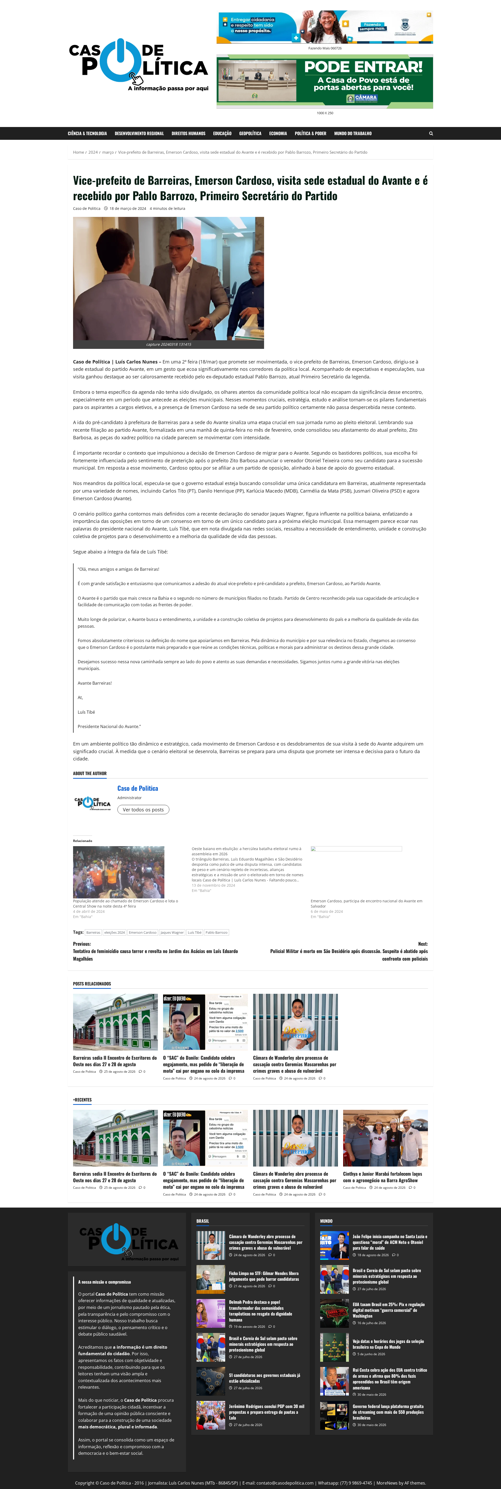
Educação (222, 133)
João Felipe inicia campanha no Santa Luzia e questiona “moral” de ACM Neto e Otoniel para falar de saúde (334, 1245)
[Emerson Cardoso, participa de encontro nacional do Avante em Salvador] (367, 872)
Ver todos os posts (143, 809)
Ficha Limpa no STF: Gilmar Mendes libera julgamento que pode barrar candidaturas (210, 1279)
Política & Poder (310, 133)
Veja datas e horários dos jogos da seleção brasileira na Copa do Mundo (334, 1347)
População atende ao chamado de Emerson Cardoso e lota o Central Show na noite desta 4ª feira (125, 903)
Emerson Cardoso (143, 932)
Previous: (155, 951)
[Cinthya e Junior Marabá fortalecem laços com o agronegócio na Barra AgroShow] (385, 1138)
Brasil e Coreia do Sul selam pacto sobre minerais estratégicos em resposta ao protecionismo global (210, 1347)
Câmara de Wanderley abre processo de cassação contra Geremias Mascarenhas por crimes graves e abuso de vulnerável (294, 1064)
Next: (349, 951)
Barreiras (93, 932)
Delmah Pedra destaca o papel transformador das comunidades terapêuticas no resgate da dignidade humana (210, 1313)
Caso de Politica (86, 208)
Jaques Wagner (172, 932)
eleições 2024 (114, 932)
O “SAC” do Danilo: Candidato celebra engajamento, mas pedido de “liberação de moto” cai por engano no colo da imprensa (203, 1064)
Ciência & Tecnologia (87, 133)
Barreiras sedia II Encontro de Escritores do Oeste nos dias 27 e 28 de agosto (115, 1060)
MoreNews (387, 1483)
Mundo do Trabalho (353, 133)
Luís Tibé (194, 932)
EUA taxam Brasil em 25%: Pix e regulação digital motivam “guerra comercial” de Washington (334, 1313)
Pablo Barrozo (217, 932)
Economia (278, 133)
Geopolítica (250, 133)
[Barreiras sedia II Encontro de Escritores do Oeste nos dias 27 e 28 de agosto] (115, 1022)
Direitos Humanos (188, 133)
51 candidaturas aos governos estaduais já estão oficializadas (210, 1381)
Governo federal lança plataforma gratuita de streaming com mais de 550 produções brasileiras (334, 1415)
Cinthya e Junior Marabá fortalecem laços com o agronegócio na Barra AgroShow (382, 1177)
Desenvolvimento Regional (139, 133)
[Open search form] (431, 133)
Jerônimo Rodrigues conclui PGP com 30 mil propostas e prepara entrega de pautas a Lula (210, 1415)
